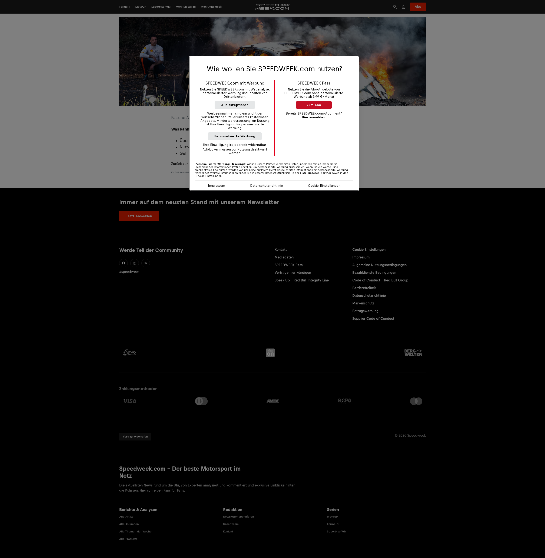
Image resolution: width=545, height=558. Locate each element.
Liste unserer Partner (315, 173)
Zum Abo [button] (314, 105)
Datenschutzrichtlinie (266, 185)
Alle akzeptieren (234, 105)
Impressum (216, 185)
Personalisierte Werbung (234, 136)
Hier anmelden (313, 117)
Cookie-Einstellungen (324, 185)
